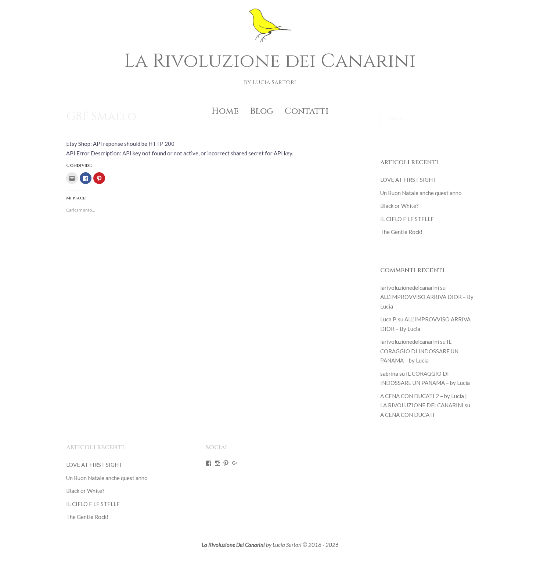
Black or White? (399, 205)
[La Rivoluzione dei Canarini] (270, 27)
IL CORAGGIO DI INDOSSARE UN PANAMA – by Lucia (419, 351)
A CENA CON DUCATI (407, 414)
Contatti (306, 111)
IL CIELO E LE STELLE (407, 219)
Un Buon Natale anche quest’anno (421, 193)
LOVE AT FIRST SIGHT (408, 179)
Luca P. (388, 319)
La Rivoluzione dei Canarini (270, 61)
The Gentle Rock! (401, 231)
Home (225, 111)
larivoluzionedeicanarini (409, 287)
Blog (261, 111)
